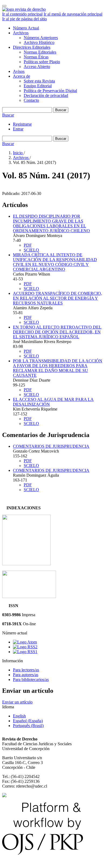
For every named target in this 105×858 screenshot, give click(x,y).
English (19, 716)
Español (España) (28, 720)
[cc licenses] (4, 795)
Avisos (18, 71)
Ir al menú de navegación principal (73, 14)
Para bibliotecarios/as (31, 679)
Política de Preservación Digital (50, 90)
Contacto (31, 100)
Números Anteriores (41, 37)
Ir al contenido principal (22, 14)
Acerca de (21, 76)
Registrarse (22, 124)
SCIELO (31, 250)
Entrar (18, 129)
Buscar (60, 110)
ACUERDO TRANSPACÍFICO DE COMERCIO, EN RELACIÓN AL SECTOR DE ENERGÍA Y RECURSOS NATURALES (57, 298)
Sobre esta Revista (39, 81)
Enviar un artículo (17, 702)
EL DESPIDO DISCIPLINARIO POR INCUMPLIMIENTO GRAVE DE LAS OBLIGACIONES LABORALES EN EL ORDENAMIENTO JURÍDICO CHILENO (51, 223)
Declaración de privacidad (46, 95)
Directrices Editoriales (31, 47)
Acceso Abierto (37, 66)
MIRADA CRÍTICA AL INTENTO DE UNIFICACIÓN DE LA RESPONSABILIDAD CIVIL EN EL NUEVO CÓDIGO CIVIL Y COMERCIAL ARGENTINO (55, 262)
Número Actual (26, 28)
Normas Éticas (36, 57)
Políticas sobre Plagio (42, 61)
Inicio (18, 152)
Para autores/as (25, 674)
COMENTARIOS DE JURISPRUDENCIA (51, 446)
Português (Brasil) (28, 725)
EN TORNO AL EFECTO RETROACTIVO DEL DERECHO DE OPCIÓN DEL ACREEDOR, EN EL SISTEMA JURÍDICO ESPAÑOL (57, 332)
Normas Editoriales (40, 52)
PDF (28, 245)
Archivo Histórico (39, 42)
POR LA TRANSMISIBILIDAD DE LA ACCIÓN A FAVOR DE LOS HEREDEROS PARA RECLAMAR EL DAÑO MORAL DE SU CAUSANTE (57, 368)
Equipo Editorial (38, 86)
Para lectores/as (26, 670)
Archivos (21, 33)
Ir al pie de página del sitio (24, 19)
